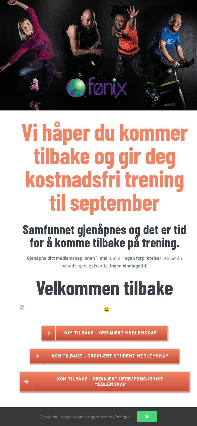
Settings (120, 417)
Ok (147, 416)
